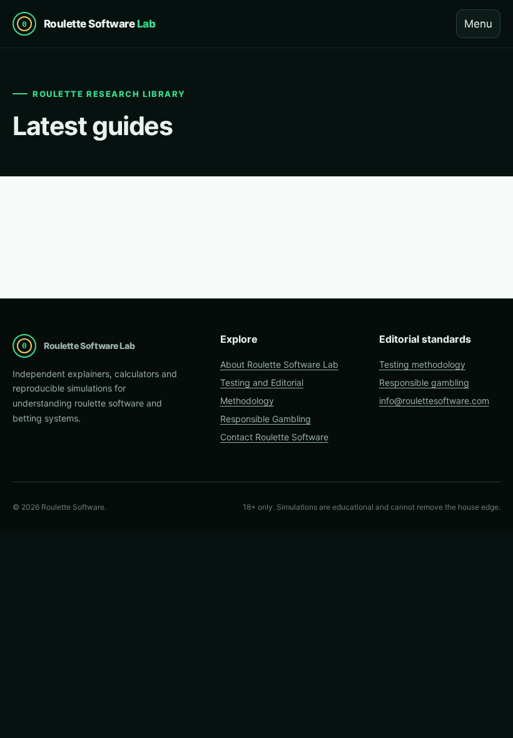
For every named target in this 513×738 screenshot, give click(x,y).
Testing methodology (422, 364)
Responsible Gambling (265, 418)
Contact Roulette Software (274, 437)
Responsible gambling (424, 382)
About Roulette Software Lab (279, 364)
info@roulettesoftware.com (434, 400)
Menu (478, 24)
